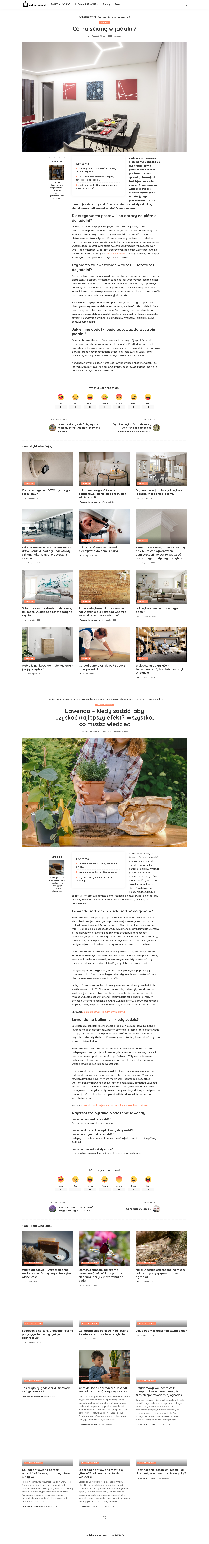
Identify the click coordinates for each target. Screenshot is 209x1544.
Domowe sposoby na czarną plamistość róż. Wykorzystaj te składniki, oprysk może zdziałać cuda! (101, 1275)
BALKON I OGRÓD (73, 699)
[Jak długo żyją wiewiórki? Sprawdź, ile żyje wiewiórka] (47, 1367)
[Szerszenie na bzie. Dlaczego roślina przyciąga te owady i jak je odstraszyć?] (47, 1309)
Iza (24, 498)
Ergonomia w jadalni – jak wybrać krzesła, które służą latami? (159, 491)
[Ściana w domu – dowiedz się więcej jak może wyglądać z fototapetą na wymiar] (47, 587)
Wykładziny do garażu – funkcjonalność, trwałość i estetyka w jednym (161, 669)
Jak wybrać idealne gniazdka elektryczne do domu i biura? (99, 549)
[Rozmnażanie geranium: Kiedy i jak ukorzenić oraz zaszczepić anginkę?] (161, 1448)
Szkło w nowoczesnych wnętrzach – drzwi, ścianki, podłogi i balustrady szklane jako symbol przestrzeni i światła (46, 553)
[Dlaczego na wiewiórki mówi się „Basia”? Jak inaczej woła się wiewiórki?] (104, 1448)
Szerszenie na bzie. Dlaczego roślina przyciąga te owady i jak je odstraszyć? (47, 1334)
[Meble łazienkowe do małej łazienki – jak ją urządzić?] (47, 644)
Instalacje (86, 540)
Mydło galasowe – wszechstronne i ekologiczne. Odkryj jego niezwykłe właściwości (57, 884)
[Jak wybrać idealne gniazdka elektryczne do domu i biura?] (104, 526)
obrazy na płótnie (116, 253)
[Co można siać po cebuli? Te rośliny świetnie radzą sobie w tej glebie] (104, 1309)
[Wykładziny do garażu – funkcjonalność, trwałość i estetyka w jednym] (161, 644)
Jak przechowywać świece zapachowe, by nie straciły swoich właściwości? (102, 493)
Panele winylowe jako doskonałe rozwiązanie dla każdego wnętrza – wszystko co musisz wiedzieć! (104, 611)
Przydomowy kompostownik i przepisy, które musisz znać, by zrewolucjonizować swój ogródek (159, 1391)
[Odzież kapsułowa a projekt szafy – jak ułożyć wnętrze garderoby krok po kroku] (56, 172)
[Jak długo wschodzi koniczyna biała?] (161, 1309)
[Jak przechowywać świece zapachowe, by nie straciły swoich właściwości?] (104, 469)
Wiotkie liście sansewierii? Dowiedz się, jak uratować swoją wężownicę (103, 1389)
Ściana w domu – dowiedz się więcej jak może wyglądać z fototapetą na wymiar (47, 611)
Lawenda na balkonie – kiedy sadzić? (97, 872)
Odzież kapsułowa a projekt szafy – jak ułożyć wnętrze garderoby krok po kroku (57, 190)
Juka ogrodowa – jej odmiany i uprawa (103, 1012)
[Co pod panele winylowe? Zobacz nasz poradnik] (104, 644)
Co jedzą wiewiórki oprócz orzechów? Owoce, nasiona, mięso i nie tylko (47, 1473)
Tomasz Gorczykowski (90, 502)
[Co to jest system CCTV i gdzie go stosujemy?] (47, 469)
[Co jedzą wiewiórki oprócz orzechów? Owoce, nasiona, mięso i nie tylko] (47, 1448)
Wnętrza (102, 17)
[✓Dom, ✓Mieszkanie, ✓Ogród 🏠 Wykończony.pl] (34, 4)
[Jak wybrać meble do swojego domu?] (161, 587)
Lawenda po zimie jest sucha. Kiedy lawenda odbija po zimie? (114, 1105)
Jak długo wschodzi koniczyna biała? (161, 1330)
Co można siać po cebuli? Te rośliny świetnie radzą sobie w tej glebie (103, 1332)
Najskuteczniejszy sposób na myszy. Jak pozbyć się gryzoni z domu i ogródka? (161, 1273)
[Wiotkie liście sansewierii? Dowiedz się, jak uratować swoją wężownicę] (104, 1367)
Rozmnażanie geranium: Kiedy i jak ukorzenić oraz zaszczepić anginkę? (161, 1471)
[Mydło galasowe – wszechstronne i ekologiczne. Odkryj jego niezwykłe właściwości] (56, 867)
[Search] (185, 4)
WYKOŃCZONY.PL (87, 17)
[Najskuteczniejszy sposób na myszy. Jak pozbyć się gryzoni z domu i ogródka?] (161, 1248)
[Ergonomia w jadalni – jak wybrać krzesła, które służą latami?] (161, 469)
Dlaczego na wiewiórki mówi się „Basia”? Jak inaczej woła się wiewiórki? (101, 1473)
